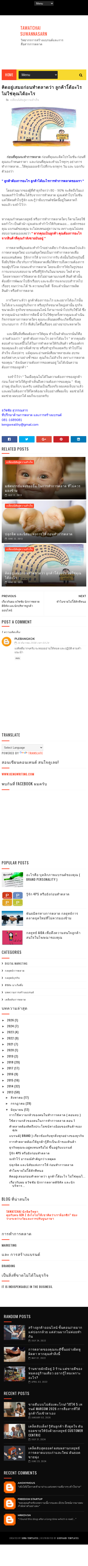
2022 (11, 1038)
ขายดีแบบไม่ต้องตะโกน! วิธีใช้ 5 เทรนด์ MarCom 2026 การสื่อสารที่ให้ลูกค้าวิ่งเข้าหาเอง (55, 1408)
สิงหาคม (17, 1097)
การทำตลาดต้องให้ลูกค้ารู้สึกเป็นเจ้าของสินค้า (42, 1141)
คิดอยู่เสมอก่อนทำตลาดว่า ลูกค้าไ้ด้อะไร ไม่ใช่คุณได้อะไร (43, 575)
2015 (10, 1080)
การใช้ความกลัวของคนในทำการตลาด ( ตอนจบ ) (45, 1114)
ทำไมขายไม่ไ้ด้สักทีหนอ (26, 1170)
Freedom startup (30, 1499)
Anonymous (26, 1482)
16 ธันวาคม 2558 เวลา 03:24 (33, 642)
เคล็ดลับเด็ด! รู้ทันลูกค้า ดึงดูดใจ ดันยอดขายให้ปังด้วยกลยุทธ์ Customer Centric (55, 1430)
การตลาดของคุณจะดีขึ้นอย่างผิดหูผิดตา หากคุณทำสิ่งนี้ (54, 1351)
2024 (11, 1026)
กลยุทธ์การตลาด (15, 970)
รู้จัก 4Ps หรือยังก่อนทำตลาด (48, 894)
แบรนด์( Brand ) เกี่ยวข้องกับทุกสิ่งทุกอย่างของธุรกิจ (46, 1135)
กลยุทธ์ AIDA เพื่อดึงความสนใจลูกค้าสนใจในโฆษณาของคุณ (53, 935)
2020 (11, 1050)
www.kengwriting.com (18, 774)
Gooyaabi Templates (68, 1538)
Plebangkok (25, 639)
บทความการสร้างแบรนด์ (19, 992)
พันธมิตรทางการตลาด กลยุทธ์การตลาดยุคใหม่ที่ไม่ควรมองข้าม (52, 915)
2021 (10, 1044)
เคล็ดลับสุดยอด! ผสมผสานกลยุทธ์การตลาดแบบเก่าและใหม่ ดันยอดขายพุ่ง (54, 1452)
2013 (10, 1092)
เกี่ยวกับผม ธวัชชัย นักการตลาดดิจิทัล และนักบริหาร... (42, 1184)
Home (9, 74)
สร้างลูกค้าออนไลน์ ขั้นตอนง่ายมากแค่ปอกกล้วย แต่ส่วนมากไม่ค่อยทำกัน (55, 1331)
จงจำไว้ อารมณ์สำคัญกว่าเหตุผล (32, 1158)
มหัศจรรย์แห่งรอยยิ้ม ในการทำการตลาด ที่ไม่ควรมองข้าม (43, 488)
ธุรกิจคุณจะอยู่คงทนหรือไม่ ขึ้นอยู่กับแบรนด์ (40, 1147)
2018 (10, 1062)
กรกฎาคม (18, 1103)
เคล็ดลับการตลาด (15, 999)
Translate (35, 753)
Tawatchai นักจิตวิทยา (22, 1211)
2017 (10, 1068)
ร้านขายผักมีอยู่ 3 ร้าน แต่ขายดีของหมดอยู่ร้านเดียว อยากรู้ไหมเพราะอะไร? (55, 1373)
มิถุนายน (17, 1109)
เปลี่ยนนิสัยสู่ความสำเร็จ (24, 100)
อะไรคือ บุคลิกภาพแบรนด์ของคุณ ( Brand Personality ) (53, 877)
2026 (11, 1020)
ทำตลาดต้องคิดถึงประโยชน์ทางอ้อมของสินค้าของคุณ (45, 1128)
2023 (11, 1032)
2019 (10, 1056)
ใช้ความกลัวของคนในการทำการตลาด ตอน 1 (42, 1120)
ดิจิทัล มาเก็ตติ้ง (14, 985)
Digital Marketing (16, 963)
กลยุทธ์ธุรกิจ (12, 977)
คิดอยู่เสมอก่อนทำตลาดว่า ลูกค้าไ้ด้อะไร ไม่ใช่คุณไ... (47, 1176)
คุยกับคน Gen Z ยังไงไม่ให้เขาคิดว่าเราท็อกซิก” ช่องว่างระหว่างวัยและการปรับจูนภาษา (42, 1217)
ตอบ (18, 658)
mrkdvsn (24, 1515)
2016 (10, 1074)
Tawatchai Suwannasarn (33, 31)
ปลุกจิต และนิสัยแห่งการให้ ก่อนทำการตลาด (39, 533)
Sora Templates (30, 1538)
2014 (10, 1086)
